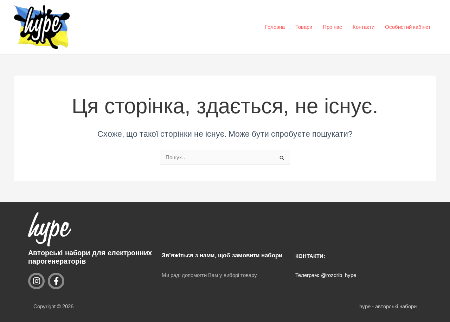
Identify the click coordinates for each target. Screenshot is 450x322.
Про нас (332, 27)
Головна (275, 27)
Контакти (363, 27)
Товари (303, 27)
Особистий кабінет (408, 27)
